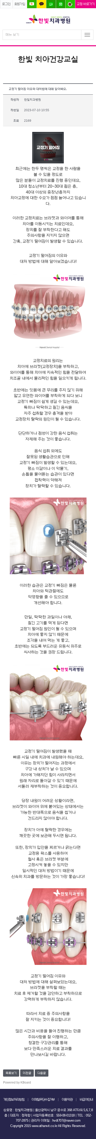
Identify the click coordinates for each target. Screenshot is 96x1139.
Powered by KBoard (17, 1082)
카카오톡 (41, 4)
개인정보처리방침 (14, 1099)
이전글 (27, 1073)
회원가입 (19, 4)
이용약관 (67, 1099)
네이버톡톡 (51, 4)
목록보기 (11, 1073)
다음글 (41, 1073)
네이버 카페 (70, 4)
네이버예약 (61, 4)
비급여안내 (86, 1099)
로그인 (6, 4)
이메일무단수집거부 (43, 1099)
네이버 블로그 (32, 4)
